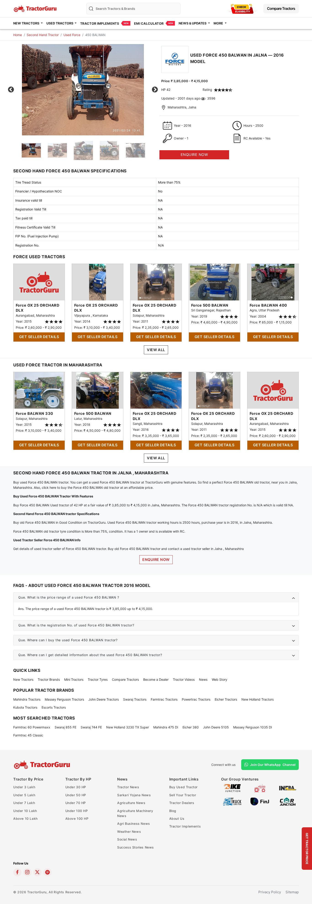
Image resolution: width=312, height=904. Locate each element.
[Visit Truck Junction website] (232, 801)
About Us (177, 818)
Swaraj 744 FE (91, 727)
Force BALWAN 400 (268, 305)
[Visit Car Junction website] (288, 801)
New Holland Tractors (257, 699)
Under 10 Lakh (25, 811)
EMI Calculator (149, 23)
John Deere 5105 (216, 727)
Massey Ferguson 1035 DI (252, 727)
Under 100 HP (76, 811)
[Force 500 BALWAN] (214, 282)
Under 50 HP (75, 795)
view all (156, 349)
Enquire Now (155, 559)
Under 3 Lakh (24, 787)
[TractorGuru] (42, 764)
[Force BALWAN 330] (39, 390)
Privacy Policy (269, 892)
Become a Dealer (156, 679)
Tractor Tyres (98, 679)
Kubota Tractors (25, 707)
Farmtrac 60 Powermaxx (31, 727)
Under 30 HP (75, 787)
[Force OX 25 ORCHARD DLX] (39, 282)
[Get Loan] (242, 8)
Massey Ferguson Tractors (64, 699)
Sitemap (292, 892)
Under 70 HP (75, 803)
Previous (11, 89)
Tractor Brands (49, 679)
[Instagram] (27, 872)
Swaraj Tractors (134, 699)
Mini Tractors (73, 679)
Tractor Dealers (181, 803)
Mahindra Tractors (26, 699)
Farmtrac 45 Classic (28, 735)
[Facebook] (17, 872)
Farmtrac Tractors (164, 699)
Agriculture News (131, 803)
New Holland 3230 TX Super (127, 727)
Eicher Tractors (226, 699)
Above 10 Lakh (25, 818)
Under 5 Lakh (24, 795)
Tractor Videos (184, 679)
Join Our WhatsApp (273, 765)
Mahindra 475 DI (165, 727)
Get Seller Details (39, 336)
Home (17, 35)
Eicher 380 (190, 727)
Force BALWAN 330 (34, 413)
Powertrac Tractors (196, 699)
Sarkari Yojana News (134, 795)
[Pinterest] (47, 872)
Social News (127, 839)
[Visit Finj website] (260, 801)
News (203, 679)
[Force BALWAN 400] (272, 282)
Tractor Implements (99, 23)
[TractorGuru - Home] (35, 8)
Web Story (219, 679)
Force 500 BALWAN (209, 305)
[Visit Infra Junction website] (288, 788)
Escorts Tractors (54, 707)
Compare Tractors (281, 8)
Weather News (129, 831)
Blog (172, 811)
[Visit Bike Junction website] (232, 788)
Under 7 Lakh (24, 803)
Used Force (71, 35)
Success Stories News (135, 847)
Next (154, 89)
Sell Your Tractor (182, 795)
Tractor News (128, 787)
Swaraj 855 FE (65, 727)
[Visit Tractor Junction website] (260, 788)
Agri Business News (133, 823)
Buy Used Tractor (183, 787)
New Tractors (23, 679)
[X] (37, 872)
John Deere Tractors (103, 699)
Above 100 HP (77, 818)
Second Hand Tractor (43, 35)
